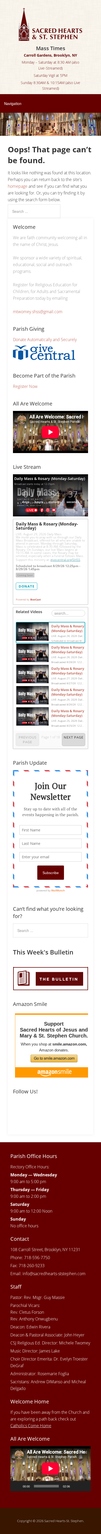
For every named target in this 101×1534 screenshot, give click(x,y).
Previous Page (28, 739)
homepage (17, 186)
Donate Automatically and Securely (45, 339)
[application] (50, 1468)
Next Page (73, 737)
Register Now (25, 386)
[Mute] (75, 1486)
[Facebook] (18, 1108)
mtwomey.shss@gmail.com (37, 311)
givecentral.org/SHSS (65, 560)
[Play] (17, 1486)
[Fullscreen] (83, 1486)
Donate (26, 586)
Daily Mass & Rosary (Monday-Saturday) (67, 628)
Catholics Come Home (30, 1425)
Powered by (28, 599)
